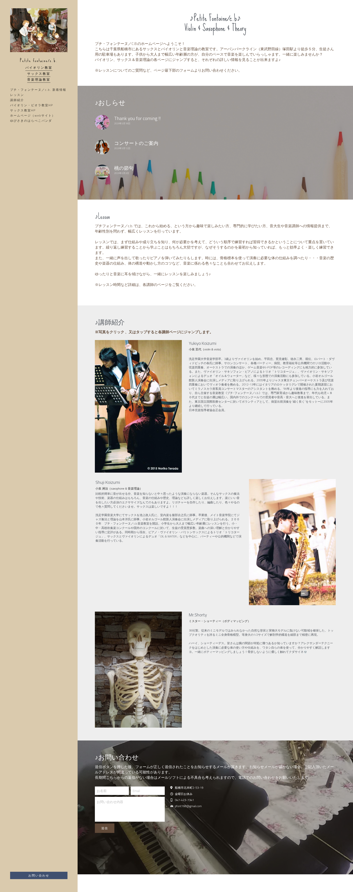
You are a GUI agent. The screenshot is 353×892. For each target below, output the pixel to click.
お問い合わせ (38, 875)
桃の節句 (123, 168)
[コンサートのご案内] (102, 147)
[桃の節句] (102, 172)
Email (136, 809)
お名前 (102, 809)
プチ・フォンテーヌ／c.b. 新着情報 (38, 89)
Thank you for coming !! (137, 118)
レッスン (17, 95)
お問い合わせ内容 (110, 820)
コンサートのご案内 (136, 143)
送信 (104, 846)
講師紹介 (17, 100)
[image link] (138, 424)
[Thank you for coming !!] (102, 122)
